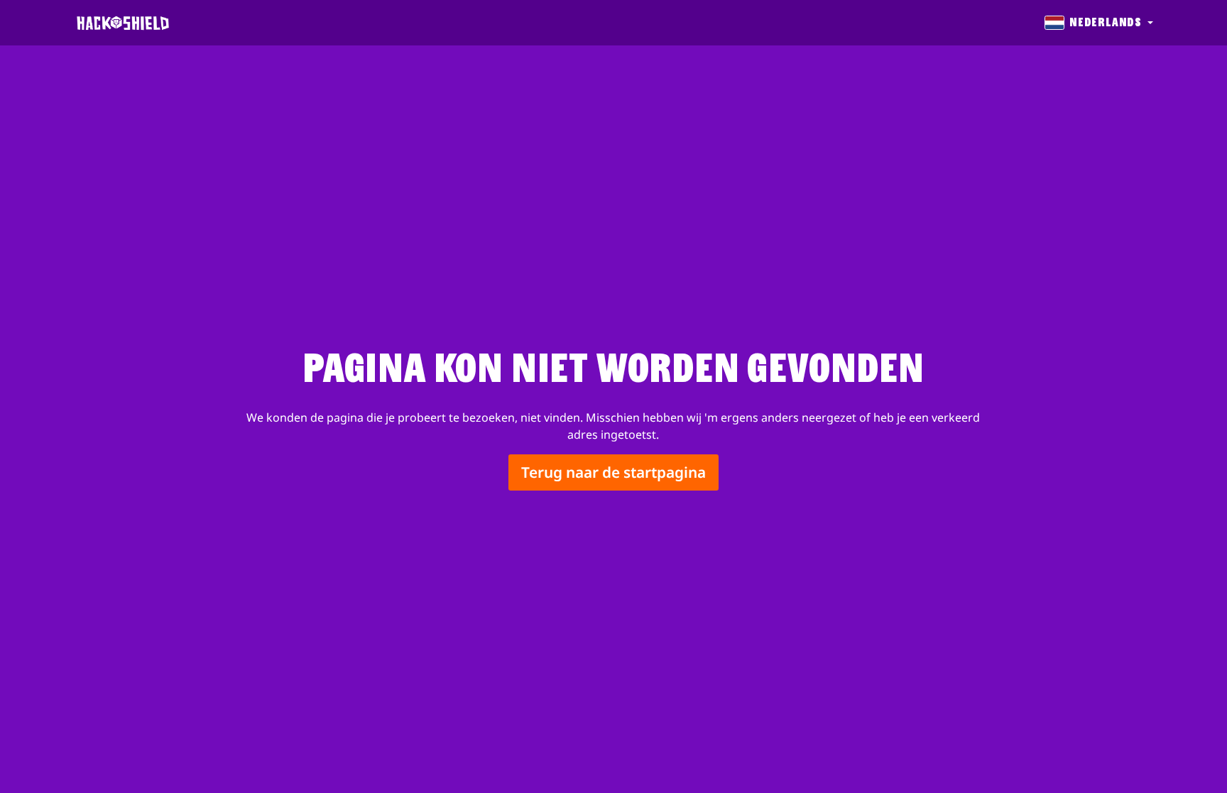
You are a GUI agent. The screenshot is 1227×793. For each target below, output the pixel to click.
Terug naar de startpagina (613, 473)
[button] (1098, 22)
